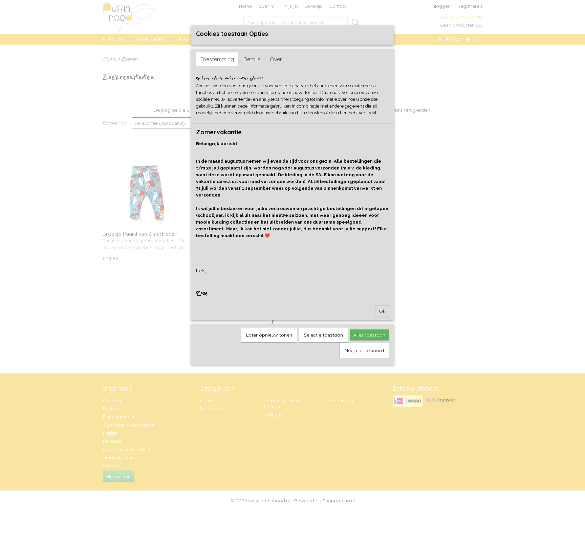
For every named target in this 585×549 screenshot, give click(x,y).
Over (276, 59)
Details (251, 59)
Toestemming (217, 59)
